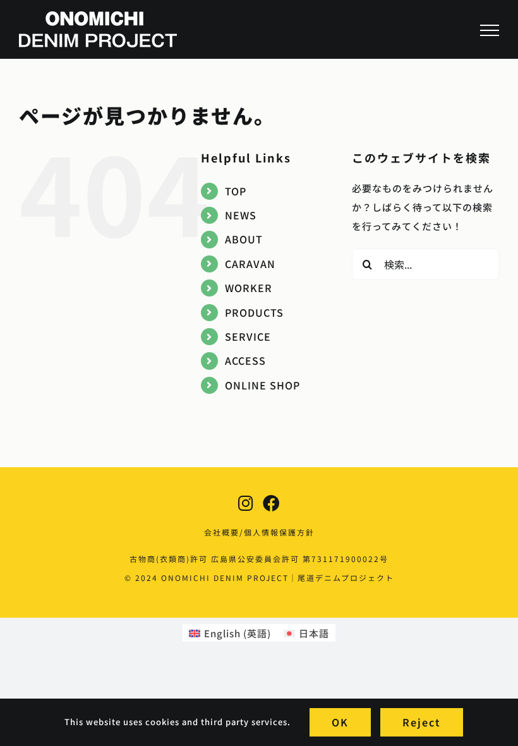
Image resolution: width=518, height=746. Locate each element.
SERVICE (248, 336)
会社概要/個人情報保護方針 (259, 532)
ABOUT (244, 239)
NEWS (240, 215)
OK (340, 722)
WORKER (248, 287)
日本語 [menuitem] (314, 633)
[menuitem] (230, 633)
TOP (235, 191)
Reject (421, 722)
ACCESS (245, 360)
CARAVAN (250, 263)
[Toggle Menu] (489, 30)
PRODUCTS (254, 312)
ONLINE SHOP (262, 385)
